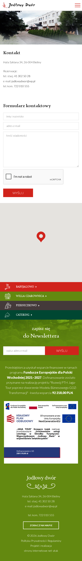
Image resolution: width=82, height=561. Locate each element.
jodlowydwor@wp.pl (23, 81)
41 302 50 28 (22, 76)
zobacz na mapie (41, 525)
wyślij (18, 193)
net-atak (53, 550)
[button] (41, 237)
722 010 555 (21, 86)
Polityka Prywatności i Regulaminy (41, 540)
